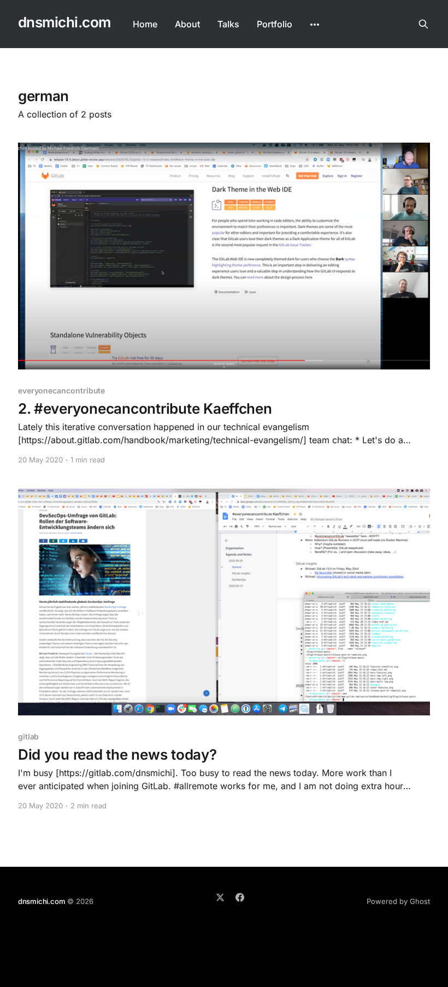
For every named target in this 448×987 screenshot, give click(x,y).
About (187, 24)
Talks (228, 24)
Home (145, 24)
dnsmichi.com (64, 22)
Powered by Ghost (398, 901)
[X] (220, 897)
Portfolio (274, 24)
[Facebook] (239, 897)
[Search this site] (423, 24)
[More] (314, 24)
